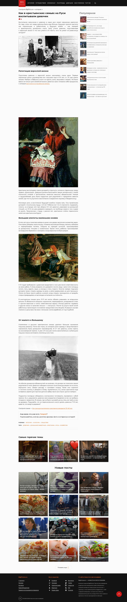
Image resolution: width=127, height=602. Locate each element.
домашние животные (38, 425)
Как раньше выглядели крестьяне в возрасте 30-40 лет (52, 408)
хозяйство (64, 425)
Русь (57, 425)
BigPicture (29, 9)
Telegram (43, 414)
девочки (26, 425)
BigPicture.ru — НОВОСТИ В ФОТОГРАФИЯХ (91, 580)
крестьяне (50, 425)
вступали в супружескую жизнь (38, 84)
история (38, 9)
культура (36, 422)
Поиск (100, 3)
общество (44, 422)
